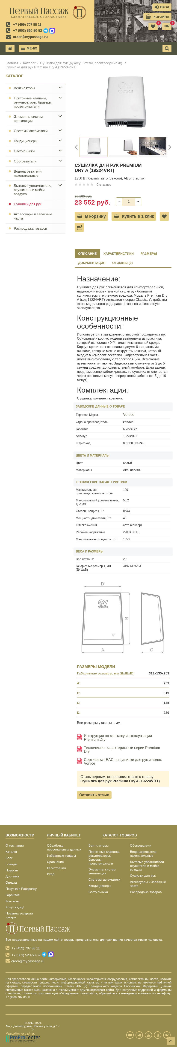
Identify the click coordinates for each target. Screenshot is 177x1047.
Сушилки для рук (27, 204)
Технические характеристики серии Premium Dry (122, 749)
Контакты (12, 901)
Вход (50, 874)
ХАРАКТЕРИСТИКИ (118, 253)
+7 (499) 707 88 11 (27, 24)
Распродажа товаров (30, 228)
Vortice (128, 414)
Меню (32, 48)
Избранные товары (61, 855)
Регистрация (56, 868)
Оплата (11, 882)
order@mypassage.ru (30, 37)
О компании (15, 845)
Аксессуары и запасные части (33, 216)
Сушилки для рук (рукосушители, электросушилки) (81, 63)
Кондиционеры (25, 141)
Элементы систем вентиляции (28, 119)
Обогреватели (25, 161)
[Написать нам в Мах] (52, 30)
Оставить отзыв (94, 795)
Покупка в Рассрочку (21, 889)
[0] (166, 26)
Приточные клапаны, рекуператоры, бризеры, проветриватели (33, 102)
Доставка (12, 876)
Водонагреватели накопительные (27, 173)
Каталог (29, 63)
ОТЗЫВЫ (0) (122, 263)
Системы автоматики (30, 131)
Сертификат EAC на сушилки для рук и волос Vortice (123, 761)
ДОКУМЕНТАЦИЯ (91, 263)
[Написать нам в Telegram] (46, 30)
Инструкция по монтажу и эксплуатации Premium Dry (118, 737)
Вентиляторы (24, 88)
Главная (12, 63)
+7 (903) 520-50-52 (27, 30)
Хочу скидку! (15, 907)
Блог (9, 858)
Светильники (24, 151)
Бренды (11, 864)
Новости (12, 870)
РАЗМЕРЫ (149, 253)
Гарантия (13, 895)
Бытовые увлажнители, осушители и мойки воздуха (32, 190)
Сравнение (55, 862)
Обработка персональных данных (64, 847)
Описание (87, 253)
